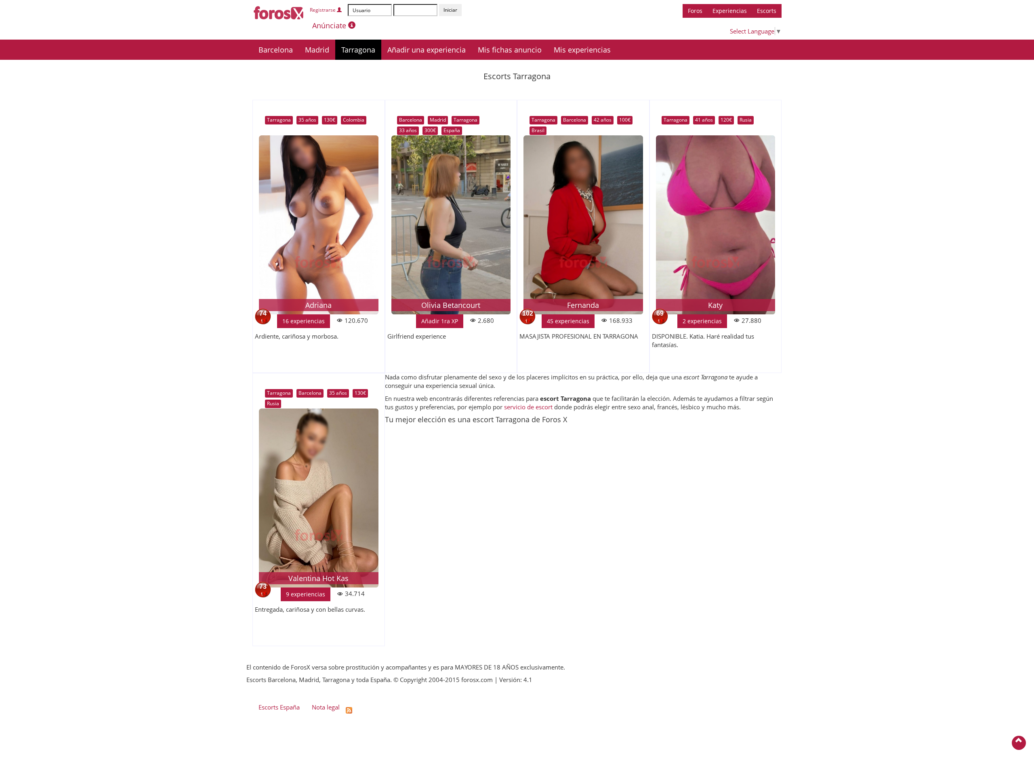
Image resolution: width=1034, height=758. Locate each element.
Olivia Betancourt (450, 305)
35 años (307, 119)
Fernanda (583, 305)
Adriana (318, 305)
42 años (603, 119)
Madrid (317, 50)
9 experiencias (305, 594)
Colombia (353, 119)
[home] (278, 11)
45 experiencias (568, 321)
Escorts (766, 11)
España (451, 130)
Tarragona (358, 50)
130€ (329, 119)
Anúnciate (330, 25)
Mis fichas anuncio (510, 50)
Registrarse (323, 9)
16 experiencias (303, 321)
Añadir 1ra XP (439, 321)
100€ (624, 119)
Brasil (538, 130)
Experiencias (729, 11)
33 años (408, 130)
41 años (704, 119)
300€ (430, 130)
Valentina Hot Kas (318, 578)
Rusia (746, 119)
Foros (695, 11)
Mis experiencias (582, 50)
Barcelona (275, 50)
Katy (715, 305)
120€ (726, 119)
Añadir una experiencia (426, 50)
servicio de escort (528, 407)
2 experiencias (702, 321)
